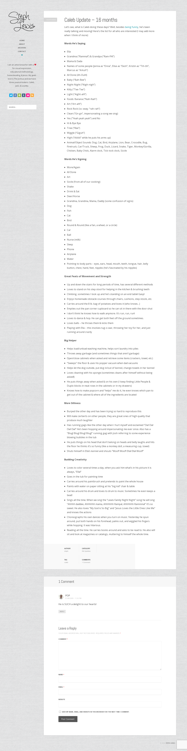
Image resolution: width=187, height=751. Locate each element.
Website (61, 699)
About (22, 44)
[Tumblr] (23, 95)
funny (135, 27)
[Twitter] (11, 95)
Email (61, 687)
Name (61, 675)
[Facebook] (15, 95)
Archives (22, 48)
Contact (22, 51)
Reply (62, 611)
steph (66, 551)
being (128, 27)
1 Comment (86, 562)
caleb (66, 562)
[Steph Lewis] (22, 21)
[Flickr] (28, 95)
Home (22, 40)
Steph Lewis (170, 743)
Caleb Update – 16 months (90, 19)
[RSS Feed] (32, 95)
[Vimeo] (19, 95)
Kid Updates (86, 551)
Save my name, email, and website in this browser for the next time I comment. (95, 712)
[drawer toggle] (22, 55)
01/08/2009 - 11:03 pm (73, 598)
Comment (63, 639)
